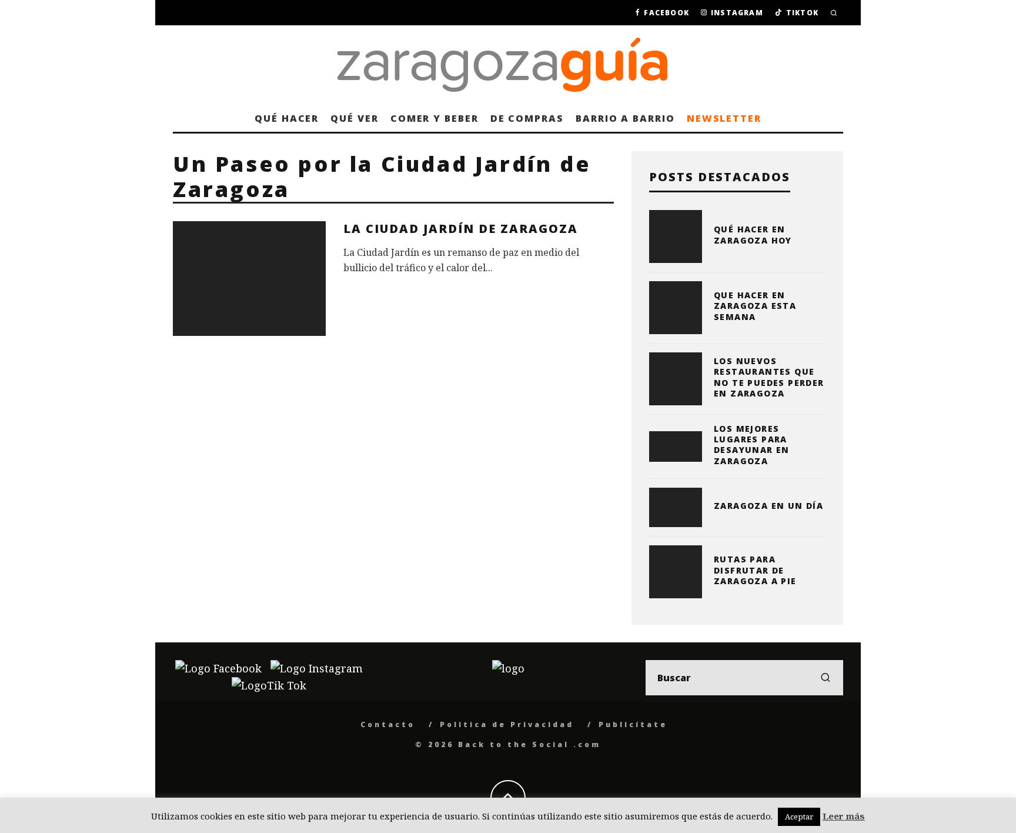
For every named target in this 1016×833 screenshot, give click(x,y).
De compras (527, 118)
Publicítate (633, 724)
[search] (825, 677)
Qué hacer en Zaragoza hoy (753, 234)
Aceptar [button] (799, 816)
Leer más (844, 816)
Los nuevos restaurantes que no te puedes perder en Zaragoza (769, 377)
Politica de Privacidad (507, 724)
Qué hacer (287, 118)
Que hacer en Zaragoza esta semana (755, 305)
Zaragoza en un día (768, 505)
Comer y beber (434, 118)
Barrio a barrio (625, 118)
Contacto (387, 724)
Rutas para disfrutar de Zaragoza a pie (755, 570)
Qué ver (354, 118)
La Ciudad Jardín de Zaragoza (460, 228)
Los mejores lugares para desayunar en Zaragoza (752, 445)
